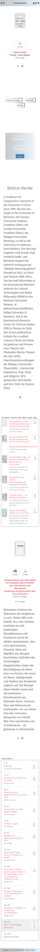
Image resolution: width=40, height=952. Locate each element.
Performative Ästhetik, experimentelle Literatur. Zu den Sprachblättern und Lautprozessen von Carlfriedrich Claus (15, 874)
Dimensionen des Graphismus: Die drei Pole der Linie (15, 795)
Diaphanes (20, 3)
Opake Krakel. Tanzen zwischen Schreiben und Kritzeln (13, 855)
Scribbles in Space (11, 823)
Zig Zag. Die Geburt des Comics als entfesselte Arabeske (13, 893)
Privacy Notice (30, 950)
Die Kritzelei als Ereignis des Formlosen (15, 779)
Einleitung (8, 766)
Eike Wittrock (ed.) (22, 586)
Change (20, 156)
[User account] (34, 3)
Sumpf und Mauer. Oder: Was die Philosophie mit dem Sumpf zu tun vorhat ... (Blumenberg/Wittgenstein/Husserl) (23, 441)
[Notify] (18, 66)
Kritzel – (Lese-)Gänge (12, 925)
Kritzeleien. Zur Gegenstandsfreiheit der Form (13, 838)
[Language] (36, 3)
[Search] (4, 3)
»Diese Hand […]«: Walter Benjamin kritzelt (13, 810)
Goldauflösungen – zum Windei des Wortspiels (18, 496)
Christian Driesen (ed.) (14, 580)
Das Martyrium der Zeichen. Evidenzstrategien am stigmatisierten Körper (18, 481)
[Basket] (38, 3)
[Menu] (1, 3)
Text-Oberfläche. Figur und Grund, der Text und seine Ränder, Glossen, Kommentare (19, 460)
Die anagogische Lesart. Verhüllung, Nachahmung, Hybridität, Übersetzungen (19, 424)
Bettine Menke (20, 52)
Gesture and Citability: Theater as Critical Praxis (19, 512)
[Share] (22, 66)
